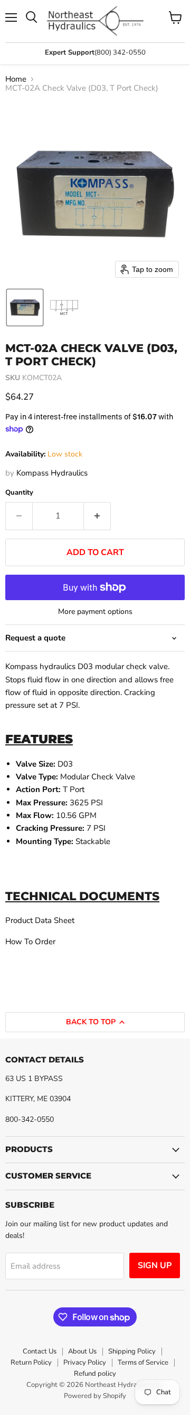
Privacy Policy (84, 1362)
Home (15, 79)
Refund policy (95, 1373)
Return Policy (31, 1362)
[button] (25, 307)
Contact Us (39, 1351)
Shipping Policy (132, 1351)
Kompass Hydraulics (52, 473)
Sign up (155, 1265)
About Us (82, 1351)
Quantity (19, 493)
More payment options (95, 612)
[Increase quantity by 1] (97, 516)
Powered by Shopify (95, 1396)
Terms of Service (143, 1362)
